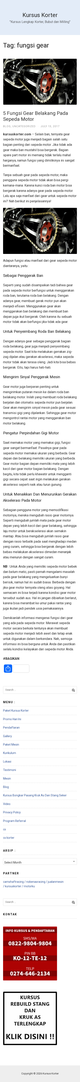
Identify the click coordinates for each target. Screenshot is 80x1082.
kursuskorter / (14, 886)
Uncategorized (24, 126)
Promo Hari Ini (12, 719)
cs (4, 829)
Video (6, 804)
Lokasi (7, 761)
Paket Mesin (11, 744)
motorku (29, 886)
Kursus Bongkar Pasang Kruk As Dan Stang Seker (35, 795)
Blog (7, 126)
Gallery (7, 736)
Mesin (7, 778)
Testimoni (9, 770)
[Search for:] (40, 690)
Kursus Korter (40, 15)
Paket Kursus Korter (16, 710)
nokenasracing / (37, 881)
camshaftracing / (14, 881)
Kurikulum (9, 753)
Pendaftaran (11, 727)
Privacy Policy (12, 812)
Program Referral (14, 821)
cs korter (8, 837)
